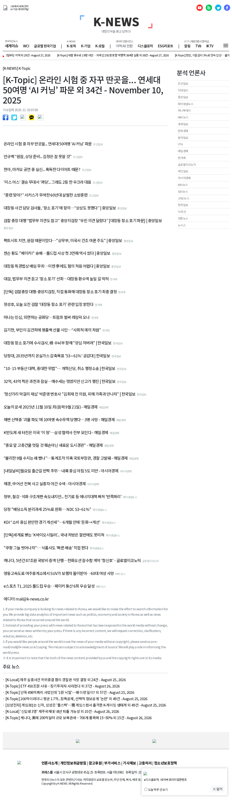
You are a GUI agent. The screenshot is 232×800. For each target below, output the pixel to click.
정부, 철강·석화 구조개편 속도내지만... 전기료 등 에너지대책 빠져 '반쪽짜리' (62, 496)
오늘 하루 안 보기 (158, 790)
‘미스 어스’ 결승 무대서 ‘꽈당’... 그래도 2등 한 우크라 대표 (47, 182)
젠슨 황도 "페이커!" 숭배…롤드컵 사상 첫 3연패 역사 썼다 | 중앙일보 (57, 253)
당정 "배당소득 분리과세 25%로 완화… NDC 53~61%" (47, 509)
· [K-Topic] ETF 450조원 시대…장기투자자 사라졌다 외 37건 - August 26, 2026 (61, 686)
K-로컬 (99, 45)
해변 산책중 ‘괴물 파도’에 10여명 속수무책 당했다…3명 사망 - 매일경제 (59, 419)
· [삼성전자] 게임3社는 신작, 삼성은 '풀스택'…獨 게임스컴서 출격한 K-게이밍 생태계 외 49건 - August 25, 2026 (84, 705)
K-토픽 (71, 45)
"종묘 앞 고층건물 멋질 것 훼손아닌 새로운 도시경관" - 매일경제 (53, 445)
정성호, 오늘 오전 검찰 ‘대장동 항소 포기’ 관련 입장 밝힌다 (49, 304)
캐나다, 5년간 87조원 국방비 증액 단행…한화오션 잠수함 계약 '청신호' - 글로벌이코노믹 (72, 560)
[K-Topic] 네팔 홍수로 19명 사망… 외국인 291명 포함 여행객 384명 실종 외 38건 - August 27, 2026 (101, 55)
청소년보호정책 (165, 763)
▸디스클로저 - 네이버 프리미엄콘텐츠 (165, 780)
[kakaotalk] (33, 117)
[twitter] (15, 117)
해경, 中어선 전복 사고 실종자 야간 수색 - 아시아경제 (45, 483)
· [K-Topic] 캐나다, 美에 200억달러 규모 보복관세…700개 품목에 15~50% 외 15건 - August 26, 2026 (77, 717)
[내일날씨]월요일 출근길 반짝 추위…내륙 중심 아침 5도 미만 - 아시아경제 (61, 470)
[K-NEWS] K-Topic (17, 68)
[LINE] (24, 117)
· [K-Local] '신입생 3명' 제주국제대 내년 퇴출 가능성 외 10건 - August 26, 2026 (61, 711)
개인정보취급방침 (73, 763)
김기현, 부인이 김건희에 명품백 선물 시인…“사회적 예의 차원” (52, 330)
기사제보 (129, 763)
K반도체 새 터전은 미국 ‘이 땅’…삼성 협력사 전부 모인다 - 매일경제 (56, 432)
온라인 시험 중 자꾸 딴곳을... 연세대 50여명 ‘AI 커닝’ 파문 (48, 144)
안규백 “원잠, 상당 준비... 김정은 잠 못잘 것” (37, 156)
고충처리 (145, 763)
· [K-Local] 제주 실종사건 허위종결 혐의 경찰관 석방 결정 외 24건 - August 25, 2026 (64, 679)
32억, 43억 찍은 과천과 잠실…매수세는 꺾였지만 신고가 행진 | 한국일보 (59, 381)
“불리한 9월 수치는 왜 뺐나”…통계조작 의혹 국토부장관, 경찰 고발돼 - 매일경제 (66, 458)
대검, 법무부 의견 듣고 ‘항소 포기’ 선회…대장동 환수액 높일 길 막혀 (56, 278)
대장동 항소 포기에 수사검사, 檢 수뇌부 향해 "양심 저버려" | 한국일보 (57, 343)
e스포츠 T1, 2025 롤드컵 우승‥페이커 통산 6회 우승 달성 (49, 586)
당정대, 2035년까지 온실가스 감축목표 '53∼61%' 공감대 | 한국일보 (57, 355)
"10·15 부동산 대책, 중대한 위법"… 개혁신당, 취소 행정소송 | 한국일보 (59, 368)
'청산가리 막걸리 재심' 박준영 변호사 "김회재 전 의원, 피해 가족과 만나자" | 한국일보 (69, 394)
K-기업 (85, 45)
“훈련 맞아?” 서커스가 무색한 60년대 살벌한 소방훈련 (45, 195)
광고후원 (95, 763)
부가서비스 (112, 763)
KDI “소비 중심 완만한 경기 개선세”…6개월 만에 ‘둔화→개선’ (52, 522)
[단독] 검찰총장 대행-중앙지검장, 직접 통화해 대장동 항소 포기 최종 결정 (60, 291)
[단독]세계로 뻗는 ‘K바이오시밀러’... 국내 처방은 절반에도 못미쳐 (54, 535)
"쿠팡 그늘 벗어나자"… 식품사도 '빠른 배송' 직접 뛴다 (46, 547)
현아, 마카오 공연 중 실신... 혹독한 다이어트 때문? (42, 169)
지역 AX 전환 (124, 45)
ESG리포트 (165, 45)
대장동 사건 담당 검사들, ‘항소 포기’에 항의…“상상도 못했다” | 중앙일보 (60, 208)
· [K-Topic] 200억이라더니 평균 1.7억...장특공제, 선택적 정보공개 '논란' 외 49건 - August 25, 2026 (75, 698)
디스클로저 (145, 45)
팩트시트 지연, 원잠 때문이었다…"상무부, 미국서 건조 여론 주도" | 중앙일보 (63, 240)
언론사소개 (49, 763)
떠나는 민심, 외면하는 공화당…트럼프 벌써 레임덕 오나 (47, 317)
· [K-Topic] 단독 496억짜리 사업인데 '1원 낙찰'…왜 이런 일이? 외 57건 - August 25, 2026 (68, 692)
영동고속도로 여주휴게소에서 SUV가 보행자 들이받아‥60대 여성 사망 (59, 573)
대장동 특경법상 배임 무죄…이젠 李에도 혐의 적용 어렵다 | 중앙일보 (57, 266)
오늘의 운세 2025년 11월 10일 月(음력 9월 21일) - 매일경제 (50, 407)
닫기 (219, 789)
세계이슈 (11, 45)
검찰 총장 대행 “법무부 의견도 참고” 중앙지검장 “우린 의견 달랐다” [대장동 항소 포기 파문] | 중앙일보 (83, 220)
